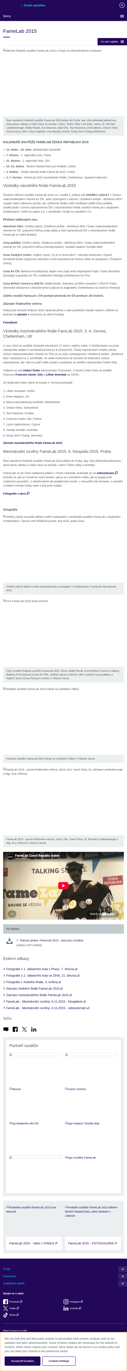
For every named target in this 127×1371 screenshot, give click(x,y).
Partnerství (9, 1276)
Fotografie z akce (14, 493)
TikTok (12, 1315)
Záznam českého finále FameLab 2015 (33, 988)
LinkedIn (74, 1308)
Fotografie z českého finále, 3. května (32, 982)
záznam (22, 314)
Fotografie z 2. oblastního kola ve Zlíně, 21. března (41, 975)
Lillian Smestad (56, 374)
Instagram (75, 1301)
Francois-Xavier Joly (29, 374)
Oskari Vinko (31, 370)
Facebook (14, 1301)
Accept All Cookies (22, 1361)
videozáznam (105, 473)
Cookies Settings (59, 1361)
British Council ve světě (15, 1330)
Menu (7, 16)
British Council (11, 5)
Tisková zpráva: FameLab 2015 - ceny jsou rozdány (51, 940)
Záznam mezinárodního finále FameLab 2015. (33, 442)
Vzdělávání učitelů (13, 1283)
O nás (6, 1269)
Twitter (13, 1308)
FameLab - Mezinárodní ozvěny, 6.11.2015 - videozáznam (46, 1008)
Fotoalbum (10, 322)
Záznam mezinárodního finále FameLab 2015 (38, 995)
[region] (63, 1351)
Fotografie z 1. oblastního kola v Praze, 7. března (40, 969)
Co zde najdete (109, 41)
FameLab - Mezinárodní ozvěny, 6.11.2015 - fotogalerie (44, 1001)
